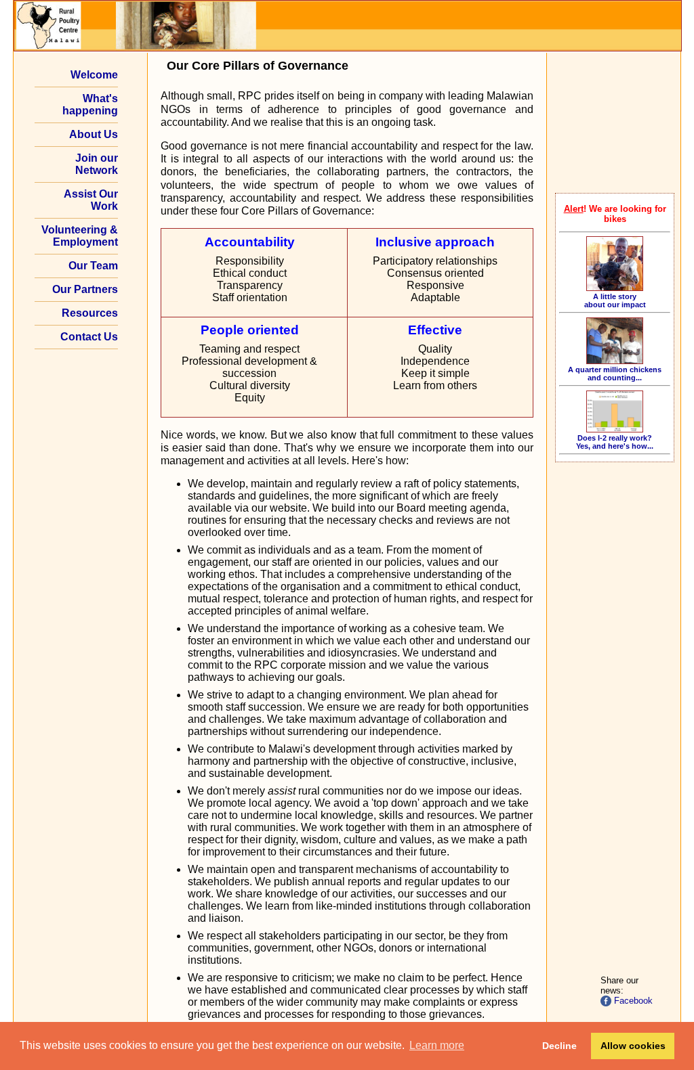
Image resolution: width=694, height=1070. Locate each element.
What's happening (90, 104)
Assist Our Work (91, 200)
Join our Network (96, 164)
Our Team (93, 265)
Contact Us (89, 336)
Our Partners (85, 289)
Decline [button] (559, 1045)
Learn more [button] (436, 1045)
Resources (90, 313)
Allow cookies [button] (633, 1045)
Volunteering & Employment (79, 236)
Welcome (94, 75)
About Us (93, 134)
